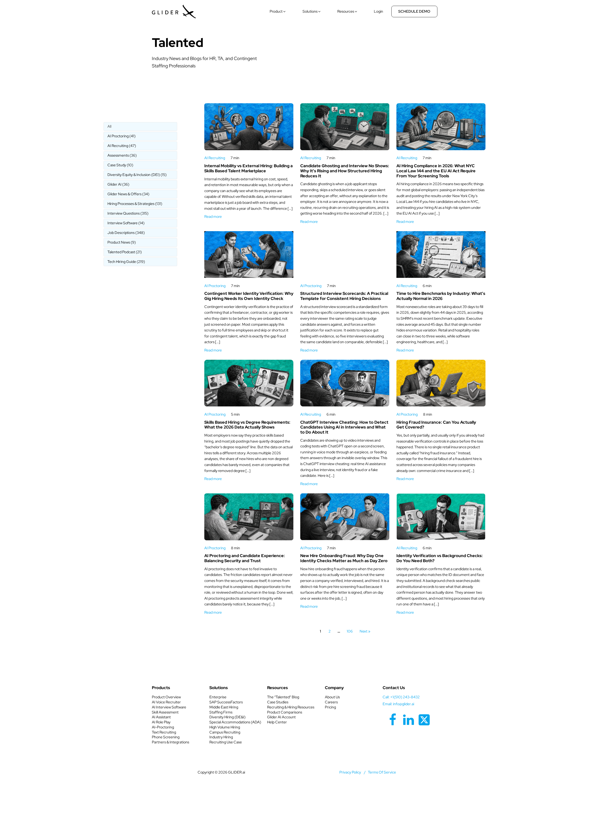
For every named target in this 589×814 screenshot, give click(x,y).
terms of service (382, 772)
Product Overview (166, 697)
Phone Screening (165, 737)
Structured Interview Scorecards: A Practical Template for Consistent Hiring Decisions (344, 296)
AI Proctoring (214, 285)
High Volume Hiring (224, 727)
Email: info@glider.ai (398, 704)
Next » (365, 631)
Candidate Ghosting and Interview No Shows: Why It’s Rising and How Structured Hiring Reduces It (344, 170)
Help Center (277, 722)
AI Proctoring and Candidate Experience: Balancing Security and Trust (244, 558)
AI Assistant (161, 717)
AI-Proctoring (163, 727)
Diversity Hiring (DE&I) (227, 717)
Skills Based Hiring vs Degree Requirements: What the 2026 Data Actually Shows (247, 425)
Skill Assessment (165, 712)
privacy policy (350, 772)
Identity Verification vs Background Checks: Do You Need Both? (439, 558)
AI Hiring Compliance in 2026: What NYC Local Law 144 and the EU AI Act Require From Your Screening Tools (436, 170)
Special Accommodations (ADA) (235, 722)
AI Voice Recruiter (166, 702)
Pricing (330, 707)
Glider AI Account (281, 717)
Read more (213, 216)
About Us (332, 697)
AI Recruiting (214, 157)
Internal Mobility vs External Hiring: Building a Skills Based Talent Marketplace (248, 168)
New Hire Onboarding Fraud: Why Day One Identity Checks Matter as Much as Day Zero (343, 558)
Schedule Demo (414, 11)
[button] (278, 11)
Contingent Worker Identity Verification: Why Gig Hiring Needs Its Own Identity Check (248, 296)
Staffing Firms (220, 712)
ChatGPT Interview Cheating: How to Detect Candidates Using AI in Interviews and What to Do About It (344, 427)
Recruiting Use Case (225, 742)
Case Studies (277, 702)
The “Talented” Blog (283, 697)
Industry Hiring (221, 737)
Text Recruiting (164, 732)
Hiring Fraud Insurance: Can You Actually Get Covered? (436, 425)
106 (350, 631)
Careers (331, 702)
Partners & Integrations (170, 742)
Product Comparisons (284, 712)
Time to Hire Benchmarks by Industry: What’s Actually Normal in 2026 (440, 296)
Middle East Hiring (223, 707)
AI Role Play (161, 722)
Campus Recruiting (224, 732)
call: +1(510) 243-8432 (401, 697)
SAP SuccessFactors (226, 702)
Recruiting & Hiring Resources (290, 707)
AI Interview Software (169, 707)
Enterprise (217, 697)
